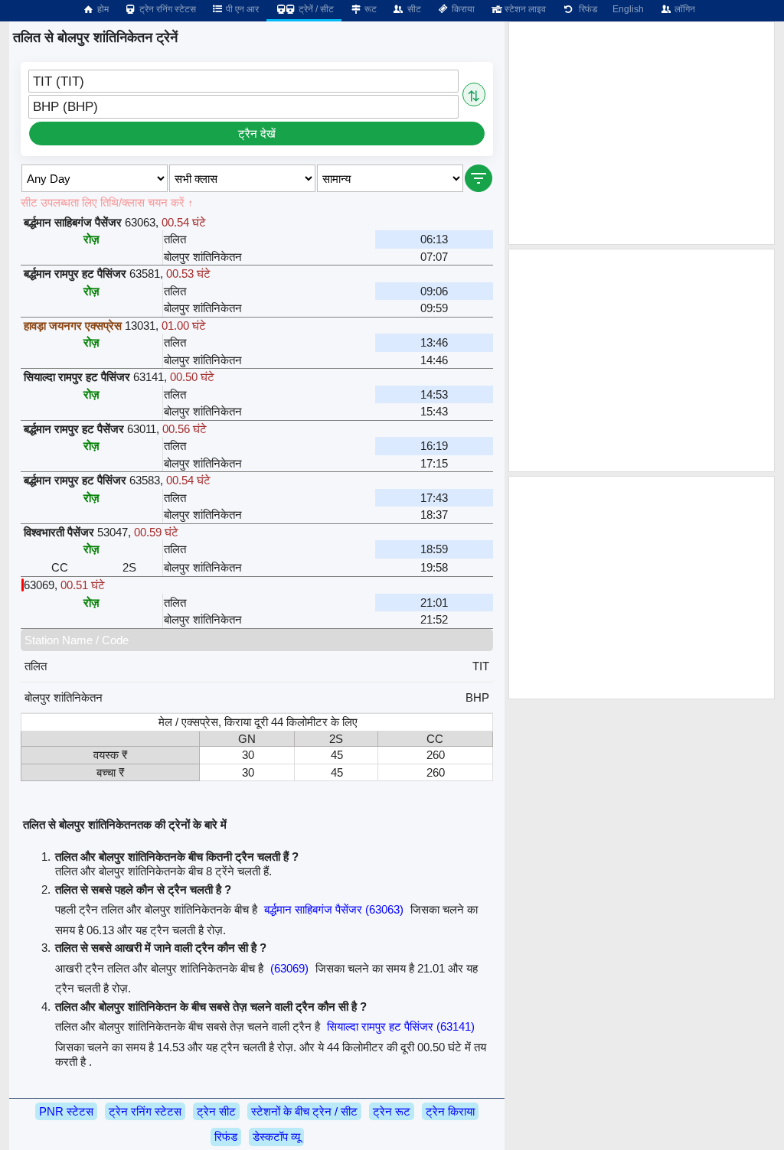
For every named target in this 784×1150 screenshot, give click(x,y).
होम (102, 9)
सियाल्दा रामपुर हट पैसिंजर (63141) (401, 1026)
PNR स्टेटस (66, 1111)
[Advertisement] (641, 133)
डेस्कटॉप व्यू (276, 1136)
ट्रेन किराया (450, 1111)
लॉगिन (683, 9)
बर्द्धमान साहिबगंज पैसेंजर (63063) (333, 909)
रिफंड (585, 9)
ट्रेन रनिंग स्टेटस (166, 9)
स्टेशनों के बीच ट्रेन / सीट (304, 1111)
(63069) (289, 968)
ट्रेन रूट (391, 1111)
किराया (462, 9)
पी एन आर (241, 9)
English (628, 9)
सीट (413, 9)
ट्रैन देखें (257, 133)
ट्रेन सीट (216, 1111)
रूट (369, 9)
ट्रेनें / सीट (315, 9)
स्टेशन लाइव (524, 9)
